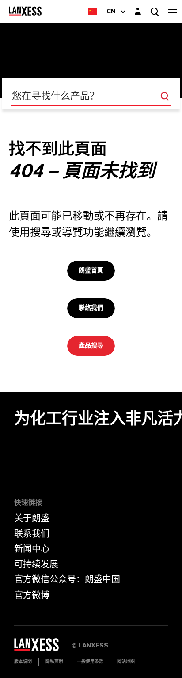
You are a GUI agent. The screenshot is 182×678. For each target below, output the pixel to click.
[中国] (92, 11)
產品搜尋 (91, 346)
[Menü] (172, 11)
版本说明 (23, 661)
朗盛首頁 (91, 270)
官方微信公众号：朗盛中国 (67, 579)
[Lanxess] (43, 647)
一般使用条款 (90, 661)
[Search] (165, 96)
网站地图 (126, 661)
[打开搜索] (155, 12)
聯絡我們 (91, 308)
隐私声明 (54, 661)
